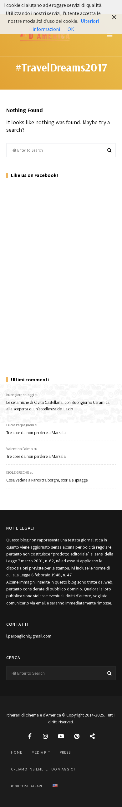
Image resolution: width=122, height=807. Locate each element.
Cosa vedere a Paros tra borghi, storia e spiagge (47, 480)
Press (65, 752)
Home (16, 752)
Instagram (45, 736)
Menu (109, 35)
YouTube (61, 736)
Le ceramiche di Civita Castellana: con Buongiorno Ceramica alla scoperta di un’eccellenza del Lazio (57, 405)
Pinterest (76, 736)
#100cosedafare (27, 786)
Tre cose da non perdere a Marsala (36, 432)
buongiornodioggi (20, 394)
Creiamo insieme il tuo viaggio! (43, 769)
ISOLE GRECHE (17, 472)
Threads (92, 736)
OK (71, 29)
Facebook (29, 736)
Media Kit (41, 752)
